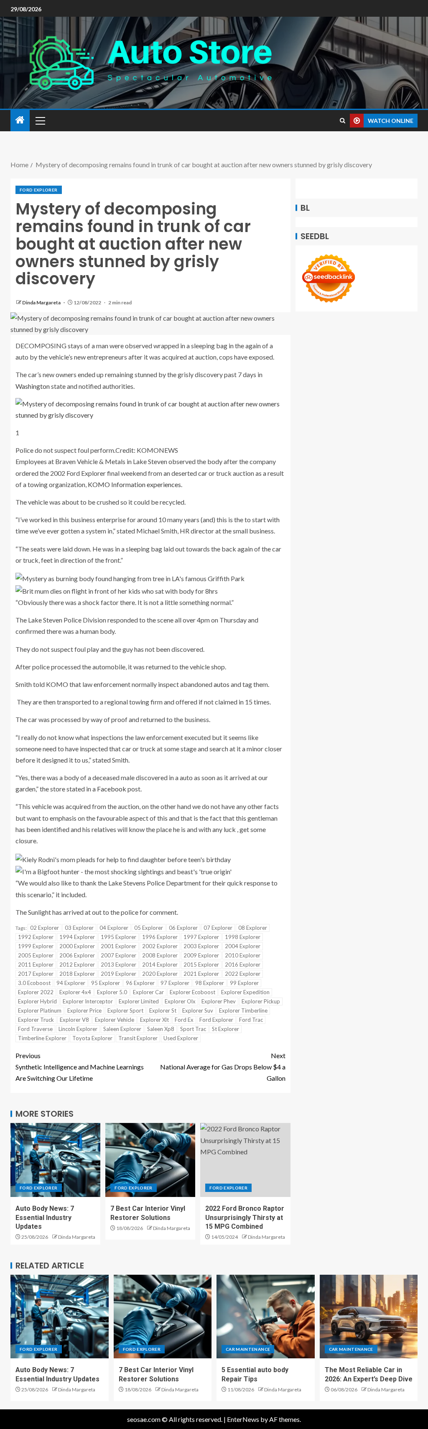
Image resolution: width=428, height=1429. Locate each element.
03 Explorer (79, 927)
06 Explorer (183, 927)
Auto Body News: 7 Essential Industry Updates (44, 1217)
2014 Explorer (160, 964)
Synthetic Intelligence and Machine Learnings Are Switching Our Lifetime (79, 1066)
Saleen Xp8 (160, 1029)
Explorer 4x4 (75, 992)
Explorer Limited (139, 1001)
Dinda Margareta (41, 302)
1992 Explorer (36, 937)
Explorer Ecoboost (192, 992)
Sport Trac (193, 1029)
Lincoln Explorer (78, 1029)
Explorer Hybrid (37, 1001)
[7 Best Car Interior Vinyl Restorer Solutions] (150, 1160)
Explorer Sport (125, 1010)
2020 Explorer (160, 973)
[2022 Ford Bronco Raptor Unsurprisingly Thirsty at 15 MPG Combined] (245, 1160)
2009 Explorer (201, 955)
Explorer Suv (197, 1010)
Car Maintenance (248, 1349)
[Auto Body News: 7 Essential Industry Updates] (55, 1160)
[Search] (342, 120)
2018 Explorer (77, 973)
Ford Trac (251, 1019)
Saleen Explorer (122, 1029)
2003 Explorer (201, 946)
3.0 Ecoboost (34, 983)
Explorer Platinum (39, 1010)
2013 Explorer (118, 964)
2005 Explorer (36, 955)
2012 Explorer (77, 964)
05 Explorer (148, 927)
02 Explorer (44, 927)
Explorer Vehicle (114, 1019)
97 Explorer (174, 983)
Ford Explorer (39, 189)
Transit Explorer (138, 1038)
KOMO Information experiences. (135, 484)
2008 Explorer (160, 955)
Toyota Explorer (92, 1038)
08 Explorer (252, 927)
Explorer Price (84, 1010)
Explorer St (162, 1010)
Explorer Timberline (243, 1010)
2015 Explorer (201, 964)
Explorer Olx (180, 1001)
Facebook (111, 789)
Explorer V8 (74, 1019)
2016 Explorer (242, 964)
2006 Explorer (77, 955)
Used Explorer (180, 1038)
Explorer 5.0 (112, 992)
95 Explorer (105, 983)
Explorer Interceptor (88, 1001)
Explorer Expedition (245, 992)
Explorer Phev (218, 1001)
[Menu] (39, 120)
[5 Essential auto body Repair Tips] (266, 1316)
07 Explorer (218, 927)
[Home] (20, 120)
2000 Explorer (77, 946)
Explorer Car (148, 992)
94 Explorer (70, 983)
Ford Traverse (35, 1029)
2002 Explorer (160, 946)
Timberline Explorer (42, 1038)
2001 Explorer (118, 946)
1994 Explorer (77, 937)
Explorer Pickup (261, 1001)
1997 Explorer (201, 937)
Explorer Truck (36, 1019)
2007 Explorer (118, 955)
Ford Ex (184, 1019)
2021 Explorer (201, 973)
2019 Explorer (118, 973)
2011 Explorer (36, 964)
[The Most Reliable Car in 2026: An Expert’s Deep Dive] (369, 1316)
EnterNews (243, 1419)
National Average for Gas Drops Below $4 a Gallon (222, 1066)
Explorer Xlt (154, 1019)
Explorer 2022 (36, 992)
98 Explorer (209, 983)
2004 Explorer (242, 946)
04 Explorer (113, 927)
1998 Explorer (242, 937)
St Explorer (225, 1029)
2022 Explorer (242, 973)
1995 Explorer (118, 937)
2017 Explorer (36, 973)
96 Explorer (140, 983)
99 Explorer (244, 983)
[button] (39, 120)
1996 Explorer (160, 937)
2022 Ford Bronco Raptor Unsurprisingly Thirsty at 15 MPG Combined (244, 1217)
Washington (32, 386)
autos (221, 684)
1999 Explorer (36, 946)
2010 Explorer (242, 955)
